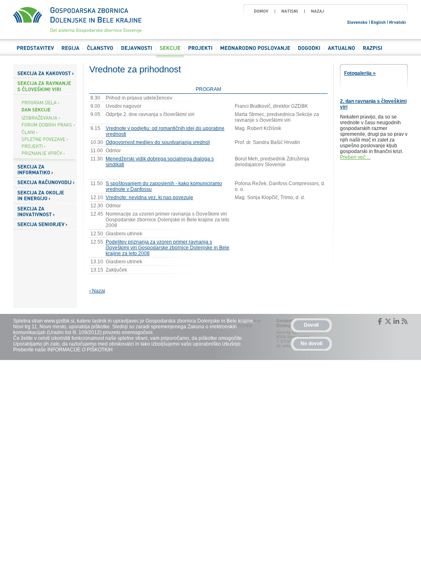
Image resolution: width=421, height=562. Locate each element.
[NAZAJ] (317, 11)
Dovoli (311, 325)
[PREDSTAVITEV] (35, 51)
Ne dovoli (311, 343)
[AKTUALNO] (341, 51)
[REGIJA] (70, 51)
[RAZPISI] (372, 51)
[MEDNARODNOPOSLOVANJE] (255, 51)
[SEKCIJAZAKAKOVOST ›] (45, 73)
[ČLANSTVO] (100, 51)
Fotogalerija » (360, 73)
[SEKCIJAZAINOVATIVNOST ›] (45, 212)
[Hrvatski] (398, 21)
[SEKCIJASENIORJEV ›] (45, 224)
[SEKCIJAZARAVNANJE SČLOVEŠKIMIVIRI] (45, 86)
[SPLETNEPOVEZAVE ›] (45, 138)
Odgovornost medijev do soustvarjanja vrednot (158, 142)
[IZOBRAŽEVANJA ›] (45, 117)
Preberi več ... (355, 157)
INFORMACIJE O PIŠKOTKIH (80, 350)
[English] (379, 21)
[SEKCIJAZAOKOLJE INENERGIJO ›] (45, 196)
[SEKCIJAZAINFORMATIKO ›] (45, 170)
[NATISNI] (289, 11)
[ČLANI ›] (45, 131)
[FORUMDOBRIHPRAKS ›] (45, 124)
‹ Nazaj (97, 291)
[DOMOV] (261, 11)
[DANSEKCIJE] (45, 110)
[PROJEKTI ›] (45, 145)
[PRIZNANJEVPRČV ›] (45, 153)
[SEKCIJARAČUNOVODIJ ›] (45, 183)
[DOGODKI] (309, 51)
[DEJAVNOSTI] (136, 51)
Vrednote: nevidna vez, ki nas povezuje (149, 197)
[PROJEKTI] (200, 51)
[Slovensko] (358, 21)
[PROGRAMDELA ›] (45, 102)
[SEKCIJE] (170, 51)
